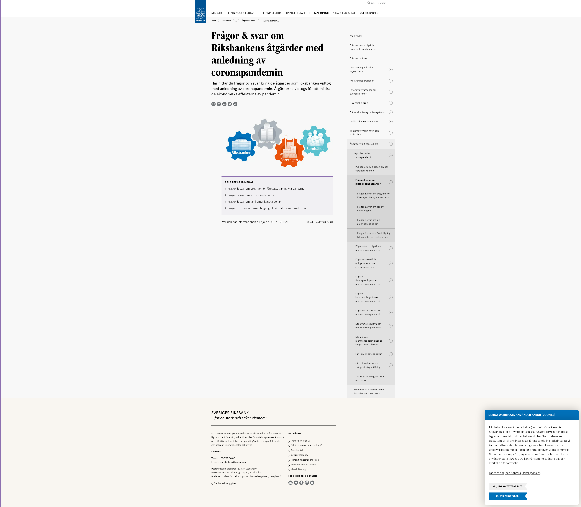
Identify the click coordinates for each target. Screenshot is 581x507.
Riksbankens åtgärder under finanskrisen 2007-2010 (369, 391)
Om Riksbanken (369, 13)
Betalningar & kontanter (242, 13)
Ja (276, 222)
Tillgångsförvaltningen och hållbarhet (364, 132)
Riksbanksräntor (359, 58)
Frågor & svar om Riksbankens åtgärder (368, 182)
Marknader (321, 13)
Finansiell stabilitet (298, 13)
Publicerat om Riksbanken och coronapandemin (372, 168)
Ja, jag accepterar (507, 496)
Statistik (217, 13)
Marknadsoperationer (362, 80)
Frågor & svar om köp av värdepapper (370, 208)
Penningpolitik (272, 13)
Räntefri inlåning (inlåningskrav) (367, 112)
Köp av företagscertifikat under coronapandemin (368, 312)
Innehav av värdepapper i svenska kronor (364, 91)
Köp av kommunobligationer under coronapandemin (368, 297)
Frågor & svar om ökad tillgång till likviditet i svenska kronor (374, 235)
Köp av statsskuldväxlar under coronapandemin (368, 325)
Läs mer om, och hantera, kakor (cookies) (515, 473)
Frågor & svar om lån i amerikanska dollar (369, 221)
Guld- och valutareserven (364, 121)
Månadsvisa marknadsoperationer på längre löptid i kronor (368, 340)
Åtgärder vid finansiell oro (364, 143)
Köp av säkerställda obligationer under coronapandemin (365, 263)
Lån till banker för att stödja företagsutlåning (368, 365)
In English (381, 3)
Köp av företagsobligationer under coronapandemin (368, 280)
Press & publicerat (344, 13)
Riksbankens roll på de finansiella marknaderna (363, 47)
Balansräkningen (359, 102)
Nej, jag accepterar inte (507, 486)
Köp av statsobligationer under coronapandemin (368, 248)
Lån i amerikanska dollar (368, 353)
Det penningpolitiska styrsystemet (361, 69)
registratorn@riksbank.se (233, 462)
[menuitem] (381, 2)
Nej (285, 222)
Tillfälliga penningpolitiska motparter (369, 378)
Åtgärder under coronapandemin (363, 155)
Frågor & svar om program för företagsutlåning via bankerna (373, 195)
